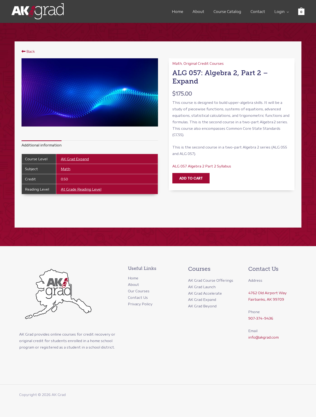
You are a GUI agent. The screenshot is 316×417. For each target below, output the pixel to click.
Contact (258, 11)
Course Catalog (227, 11)
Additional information (42, 145)
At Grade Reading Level (81, 189)
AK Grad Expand (75, 159)
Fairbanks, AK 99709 (266, 299)
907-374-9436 (260, 318)
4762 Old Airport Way (267, 293)
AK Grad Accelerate (205, 293)
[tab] (42, 145)
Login (279, 11)
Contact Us (138, 297)
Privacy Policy (140, 304)
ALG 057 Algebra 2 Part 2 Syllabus (201, 166)
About (198, 11)
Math (65, 169)
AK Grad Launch (202, 287)
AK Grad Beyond (202, 306)
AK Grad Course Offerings (210, 280)
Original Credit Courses (203, 63)
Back (30, 51)
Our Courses (138, 291)
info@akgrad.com (263, 337)
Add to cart (191, 178)
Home (177, 11)
